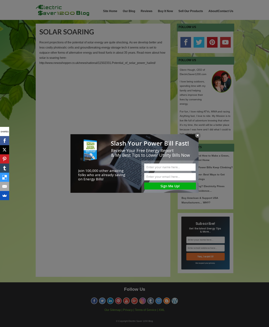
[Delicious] (4, 177)
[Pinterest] (4, 159)
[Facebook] (4, 140)
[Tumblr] (4, 168)
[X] (4, 149)
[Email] (4, 186)
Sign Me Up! (170, 186)
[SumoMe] (4, 195)
